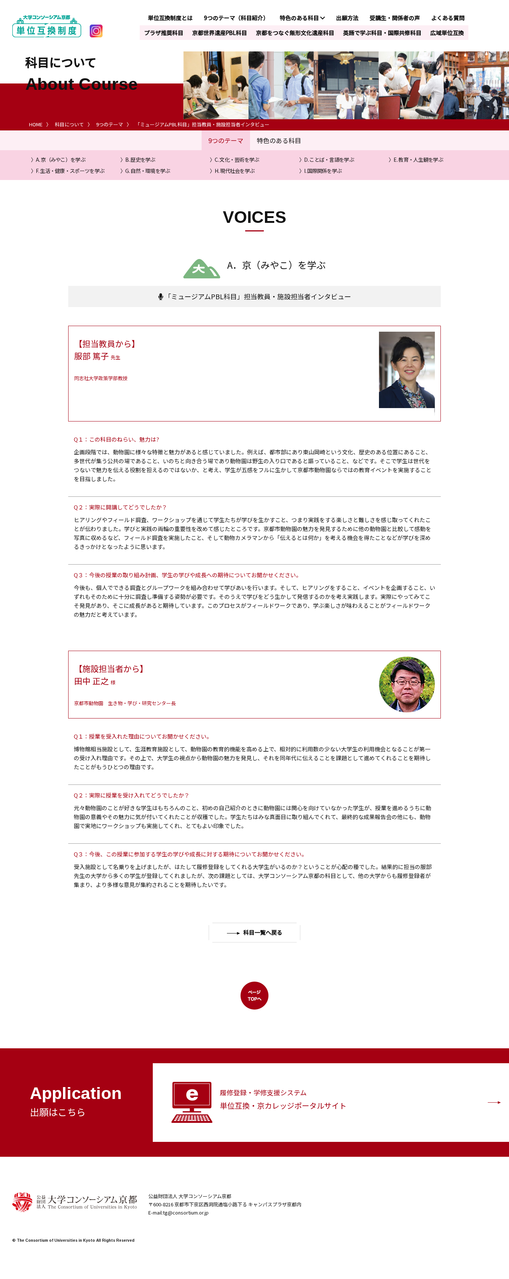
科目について (69, 124)
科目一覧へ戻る (262, 932)
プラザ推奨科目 (163, 33)
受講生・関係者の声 (395, 18)
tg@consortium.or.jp (186, 1212)
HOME (35, 124)
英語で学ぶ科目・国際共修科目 (382, 33)
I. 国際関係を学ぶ (323, 170)
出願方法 (347, 18)
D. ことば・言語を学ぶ (329, 159)
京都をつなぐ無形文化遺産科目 (295, 33)
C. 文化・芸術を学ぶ (237, 159)
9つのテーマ (109, 124)
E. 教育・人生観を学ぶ (418, 159)
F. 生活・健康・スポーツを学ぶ (70, 170)
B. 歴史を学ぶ (140, 159)
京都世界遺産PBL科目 (219, 33)
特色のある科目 (300, 18)
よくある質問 (448, 18)
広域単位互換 (447, 33)
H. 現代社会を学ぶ (235, 170)
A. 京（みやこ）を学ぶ (60, 159)
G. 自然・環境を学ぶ (147, 170)
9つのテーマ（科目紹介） (236, 18)
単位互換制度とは (170, 18)
